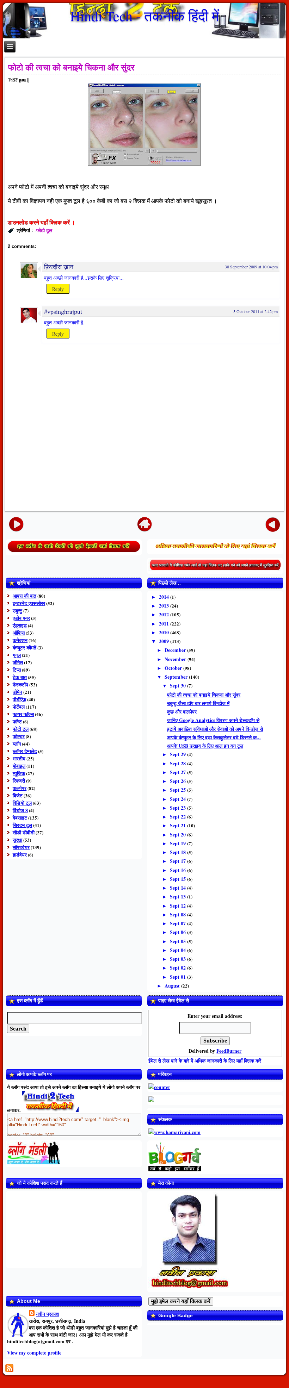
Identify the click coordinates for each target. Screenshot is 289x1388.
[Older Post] (272, 524)
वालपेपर (19, 788)
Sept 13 (178, 896)
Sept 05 (178, 941)
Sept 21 (178, 825)
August (173, 985)
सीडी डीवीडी (24, 832)
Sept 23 (178, 807)
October (174, 668)
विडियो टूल (22, 803)
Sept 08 (178, 914)
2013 (164, 605)
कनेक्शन (20, 640)
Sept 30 (178, 685)
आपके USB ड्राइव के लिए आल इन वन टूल (205, 745)
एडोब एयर (21, 618)
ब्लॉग (17, 743)
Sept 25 (178, 789)
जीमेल (18, 662)
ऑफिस (19, 632)
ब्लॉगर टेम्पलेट (25, 751)
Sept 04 (178, 950)
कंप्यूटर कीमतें (24, 647)
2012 (164, 614)
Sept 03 (178, 959)
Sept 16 (178, 870)
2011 (164, 623)
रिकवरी (19, 780)
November (176, 659)
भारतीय (19, 758)
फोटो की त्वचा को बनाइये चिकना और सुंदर (71, 67)
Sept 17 (178, 861)
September (177, 676)
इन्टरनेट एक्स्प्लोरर (29, 603)
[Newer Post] (16, 524)
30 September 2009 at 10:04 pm (251, 266)
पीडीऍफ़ (19, 699)
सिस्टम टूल (22, 825)
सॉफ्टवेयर (21, 847)
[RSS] (9, 1368)
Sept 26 (178, 781)
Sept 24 (178, 799)
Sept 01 (178, 977)
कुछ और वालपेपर (182, 711)
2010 (164, 632)
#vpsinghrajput (63, 311)
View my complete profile (34, 1352)
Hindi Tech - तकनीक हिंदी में (144, 15)
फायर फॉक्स (23, 714)
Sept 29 (178, 754)
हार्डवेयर (20, 854)
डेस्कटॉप (20, 684)
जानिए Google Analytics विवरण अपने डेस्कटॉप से (213, 720)
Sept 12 (178, 905)
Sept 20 (178, 834)
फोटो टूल (44, 230)
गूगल (17, 655)
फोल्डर (19, 736)
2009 (164, 641)
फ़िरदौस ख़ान (58, 266)
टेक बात (20, 677)
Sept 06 (178, 932)
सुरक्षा (17, 840)
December (176, 650)
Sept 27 (178, 772)
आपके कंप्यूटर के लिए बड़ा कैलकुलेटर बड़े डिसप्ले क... (214, 737)
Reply (58, 289)
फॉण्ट (17, 721)
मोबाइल (19, 766)
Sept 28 (178, 763)
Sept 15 (178, 879)
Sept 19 (178, 843)
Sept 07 (178, 923)
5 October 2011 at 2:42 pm (255, 311)
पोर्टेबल (19, 706)
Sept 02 (178, 967)
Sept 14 (178, 887)
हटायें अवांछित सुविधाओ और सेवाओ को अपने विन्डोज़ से (215, 729)
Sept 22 (178, 816)
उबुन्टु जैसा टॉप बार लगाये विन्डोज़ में (198, 703)
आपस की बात (24, 595)
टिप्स (17, 669)
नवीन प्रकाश (47, 1314)
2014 (164, 596)
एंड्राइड (20, 625)
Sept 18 (178, 852)
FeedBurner (228, 1050)
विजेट (18, 795)
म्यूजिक (19, 773)
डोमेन (17, 692)
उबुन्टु (17, 610)
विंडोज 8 (20, 810)
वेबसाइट (20, 817)
